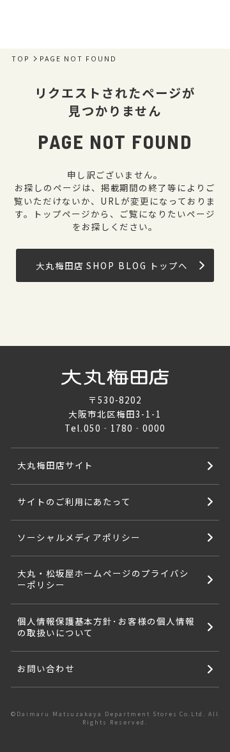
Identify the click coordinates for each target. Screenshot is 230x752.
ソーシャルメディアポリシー (79, 537)
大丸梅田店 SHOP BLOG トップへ (112, 265)
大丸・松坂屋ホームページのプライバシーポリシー (103, 579)
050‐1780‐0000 (124, 427)
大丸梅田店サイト (55, 464)
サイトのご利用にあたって (74, 501)
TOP (21, 59)
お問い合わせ (46, 668)
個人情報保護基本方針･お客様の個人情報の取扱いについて (106, 627)
